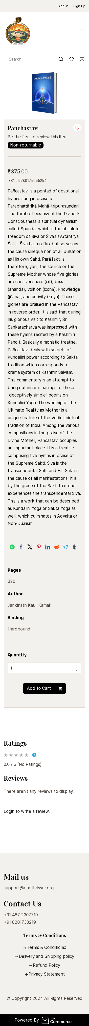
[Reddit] (56, 547)
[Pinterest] (39, 547)
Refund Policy (46, 965)
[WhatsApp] (12, 547)
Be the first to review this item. (38, 136)
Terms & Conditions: (46, 947)
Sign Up (79, 6)
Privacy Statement (46, 974)
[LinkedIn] (47, 547)
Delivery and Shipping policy (46, 956)
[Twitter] (30, 547)
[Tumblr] (74, 547)
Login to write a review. (27, 811)
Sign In (63, 6)
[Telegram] (65, 547)
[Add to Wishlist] (77, 128)
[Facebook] (21, 547)
